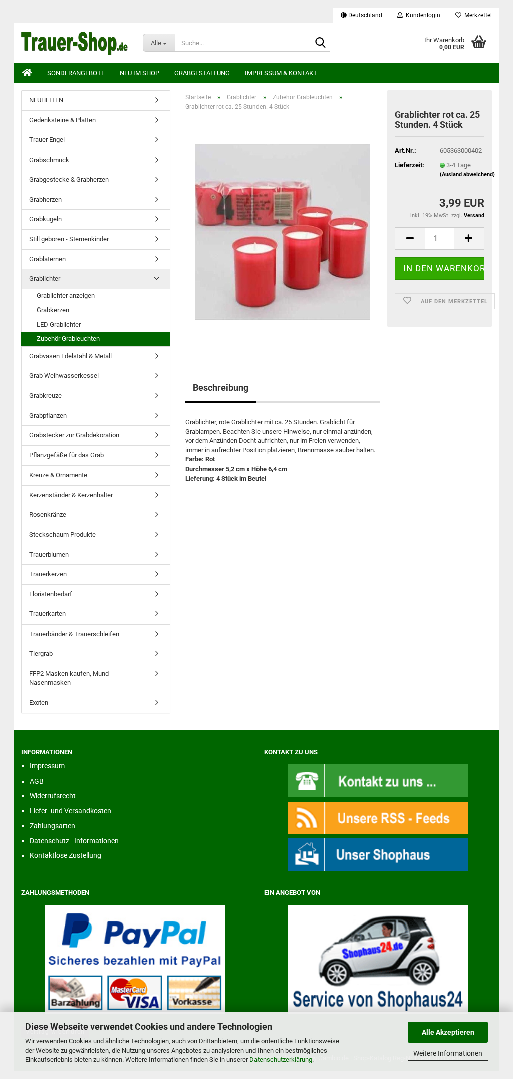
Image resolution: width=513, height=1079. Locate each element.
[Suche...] (320, 43)
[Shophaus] (378, 854)
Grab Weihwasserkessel (64, 375)
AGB (37, 781)
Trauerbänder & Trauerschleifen (74, 634)
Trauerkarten (47, 614)
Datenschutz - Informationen (74, 841)
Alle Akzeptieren (448, 1032)
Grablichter (44, 278)
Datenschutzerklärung (280, 1059)
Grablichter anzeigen (66, 295)
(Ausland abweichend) (467, 174)
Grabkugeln (45, 219)
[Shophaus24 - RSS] (378, 817)
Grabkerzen (53, 310)
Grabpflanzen (48, 415)
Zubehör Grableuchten (68, 338)
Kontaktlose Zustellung (65, 855)
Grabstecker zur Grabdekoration (74, 435)
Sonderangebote (76, 73)
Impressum (47, 766)
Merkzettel (476, 15)
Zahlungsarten (52, 826)
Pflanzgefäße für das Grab (66, 455)
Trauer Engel (47, 139)
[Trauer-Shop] (74, 43)
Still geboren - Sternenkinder (69, 239)
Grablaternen (47, 259)
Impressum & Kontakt (281, 73)
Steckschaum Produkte (62, 534)
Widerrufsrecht (53, 796)
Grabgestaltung (202, 73)
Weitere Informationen (447, 1053)
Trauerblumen (49, 554)
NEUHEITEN (46, 100)
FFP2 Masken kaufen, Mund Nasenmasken (69, 678)
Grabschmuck (49, 160)
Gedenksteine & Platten (62, 120)
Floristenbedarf (50, 594)
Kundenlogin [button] (421, 15)
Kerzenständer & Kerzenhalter (71, 495)
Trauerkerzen (48, 574)
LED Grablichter (59, 324)
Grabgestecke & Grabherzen (69, 179)
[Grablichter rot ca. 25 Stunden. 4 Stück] (282, 231)
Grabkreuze (45, 395)
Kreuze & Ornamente (58, 475)
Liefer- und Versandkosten (70, 811)
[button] (361, 15)
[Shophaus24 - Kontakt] (378, 780)
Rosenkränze (47, 514)
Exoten (38, 702)
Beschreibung (220, 387)
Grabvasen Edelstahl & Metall (70, 356)
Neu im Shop (139, 73)
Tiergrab (41, 653)
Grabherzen (45, 199)
